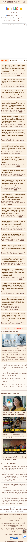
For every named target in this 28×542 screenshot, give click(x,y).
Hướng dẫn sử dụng (8, 511)
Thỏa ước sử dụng (17, 508)
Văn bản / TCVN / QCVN (13, 15)
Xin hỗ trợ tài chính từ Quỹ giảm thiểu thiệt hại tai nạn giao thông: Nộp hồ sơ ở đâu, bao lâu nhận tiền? (14, 386)
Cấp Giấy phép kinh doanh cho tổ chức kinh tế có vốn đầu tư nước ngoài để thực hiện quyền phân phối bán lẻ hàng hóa (14, 468)
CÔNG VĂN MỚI (14, 60)
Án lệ (19, 20)
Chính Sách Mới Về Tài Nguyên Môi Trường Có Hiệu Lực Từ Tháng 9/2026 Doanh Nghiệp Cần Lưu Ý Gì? (14, 380)
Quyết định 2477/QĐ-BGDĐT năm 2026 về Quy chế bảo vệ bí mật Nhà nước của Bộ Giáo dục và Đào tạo (13, 81)
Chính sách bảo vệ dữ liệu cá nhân (13, 508)
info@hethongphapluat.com (15, 534)
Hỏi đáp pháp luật (7, 18)
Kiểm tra (18, 75)
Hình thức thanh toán (21, 509)
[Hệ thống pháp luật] (11, 1)
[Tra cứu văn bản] (13, 8)
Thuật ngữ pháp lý (19, 18)
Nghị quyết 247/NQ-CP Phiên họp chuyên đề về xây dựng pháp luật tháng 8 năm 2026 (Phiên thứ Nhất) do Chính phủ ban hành (13, 259)
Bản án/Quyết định (10, 20)
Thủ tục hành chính (13, 12)
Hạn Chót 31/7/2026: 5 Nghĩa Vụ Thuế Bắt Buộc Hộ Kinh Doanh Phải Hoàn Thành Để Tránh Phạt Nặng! (14, 436)
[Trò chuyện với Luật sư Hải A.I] (24, 531)
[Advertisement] (14, 42)
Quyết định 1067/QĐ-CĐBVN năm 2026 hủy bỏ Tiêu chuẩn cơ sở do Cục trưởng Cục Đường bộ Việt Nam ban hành (13, 235)
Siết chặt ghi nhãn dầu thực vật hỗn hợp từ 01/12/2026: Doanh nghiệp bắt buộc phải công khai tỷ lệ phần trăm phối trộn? (14, 373)
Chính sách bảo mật (6, 508)
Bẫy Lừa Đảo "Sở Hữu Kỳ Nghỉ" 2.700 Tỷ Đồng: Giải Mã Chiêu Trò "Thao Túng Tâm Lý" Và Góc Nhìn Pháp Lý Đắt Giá (14, 457)
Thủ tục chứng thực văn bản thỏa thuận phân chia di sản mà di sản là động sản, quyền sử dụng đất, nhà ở (14, 486)
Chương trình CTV (19, 511)
